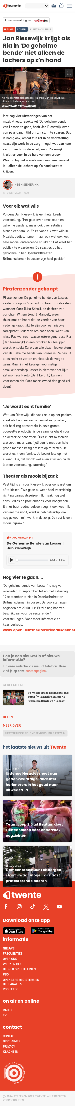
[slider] (32, 560)
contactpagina (36, 670)
